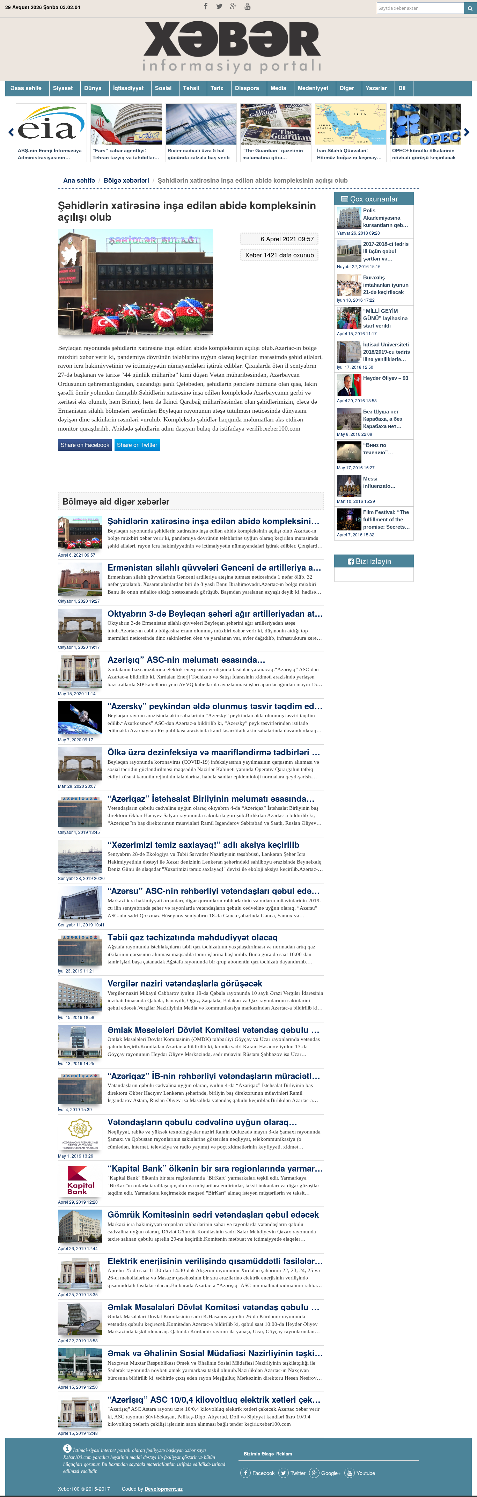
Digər (347, 88)
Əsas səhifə (26, 88)
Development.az (164, 1488)
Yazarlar (376, 88)
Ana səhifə (79, 180)
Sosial (163, 88)
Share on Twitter (137, 445)
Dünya (93, 88)
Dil (401, 88)
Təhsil (191, 88)
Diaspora (247, 88)
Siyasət (63, 88)
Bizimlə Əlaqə (259, 1453)
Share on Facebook (85, 445)
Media (278, 88)
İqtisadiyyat (128, 88)
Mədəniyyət (313, 88)
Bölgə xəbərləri (126, 180)
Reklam (284, 1453)
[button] (10, 132)
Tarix (217, 88)
